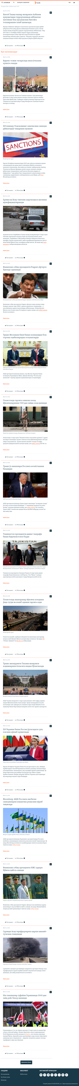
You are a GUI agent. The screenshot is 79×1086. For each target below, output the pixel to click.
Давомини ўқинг (26, 1062)
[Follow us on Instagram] (51, 1074)
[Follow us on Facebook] (48, 1074)
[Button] (9, 46)
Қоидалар (3, 1080)
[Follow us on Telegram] (44, 1074)
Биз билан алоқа (5, 1077)
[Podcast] (66, 1074)
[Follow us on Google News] (62, 1074)
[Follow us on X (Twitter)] (59, 1074)
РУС (70, 2)
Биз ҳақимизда (5, 1074)
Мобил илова (23, 1074)
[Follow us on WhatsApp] (55, 1074)
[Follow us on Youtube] (41, 1074)
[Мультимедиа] (74, 3)
